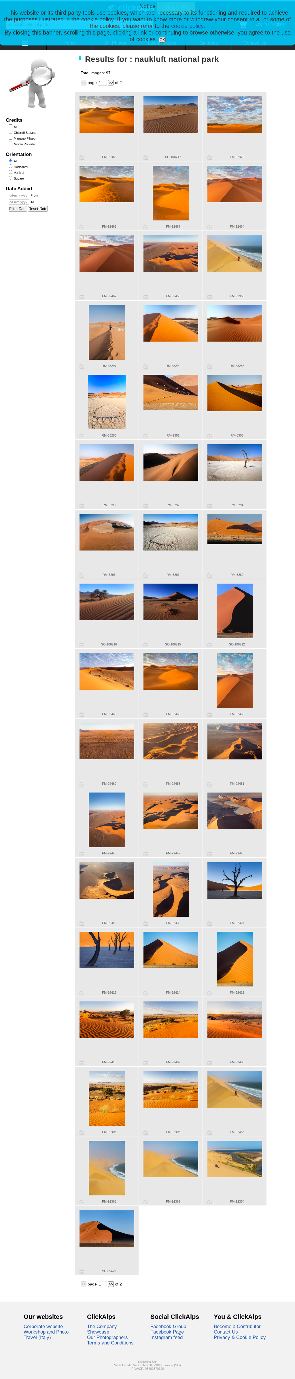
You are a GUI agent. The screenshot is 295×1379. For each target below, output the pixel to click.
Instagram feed (166, 1337)
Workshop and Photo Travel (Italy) (46, 1334)
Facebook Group (168, 1326)
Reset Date (38, 209)
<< (83, 83)
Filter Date (18, 209)
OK (162, 40)
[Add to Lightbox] (82, 158)
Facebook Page (167, 1331)
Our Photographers (107, 1337)
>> (111, 83)
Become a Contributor (237, 1326)
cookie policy (187, 26)
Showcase (98, 1331)
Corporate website (43, 1326)
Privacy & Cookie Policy (240, 1337)
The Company (102, 1326)
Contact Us (226, 1331)
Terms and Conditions (110, 1342)
